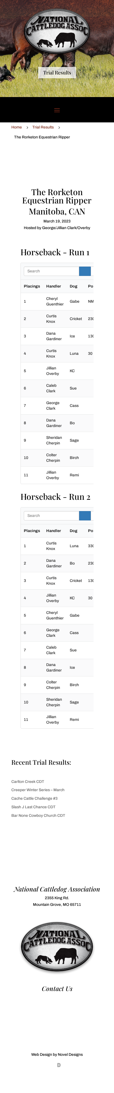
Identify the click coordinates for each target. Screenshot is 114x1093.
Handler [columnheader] (53, 286)
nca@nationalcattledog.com (57, 1004)
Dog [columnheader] (73, 286)
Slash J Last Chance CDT (33, 807)
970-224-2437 (57, 997)
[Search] (85, 271)
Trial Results (57, 72)
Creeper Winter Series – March (37, 790)
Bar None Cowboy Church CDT (38, 815)
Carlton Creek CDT (27, 782)
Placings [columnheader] (32, 286)
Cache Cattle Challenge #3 (34, 798)
